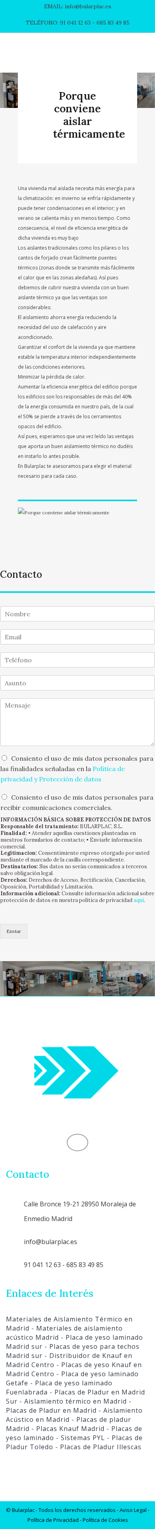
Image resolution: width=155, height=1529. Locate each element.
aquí (139, 900)
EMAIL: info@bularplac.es (77, 6)
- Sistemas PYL (79, 1437)
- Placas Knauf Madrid (67, 1428)
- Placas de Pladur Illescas (97, 1446)
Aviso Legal (133, 1510)
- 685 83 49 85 (110, 22)
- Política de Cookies (103, 1519)
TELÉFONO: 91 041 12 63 (58, 22)
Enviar (13, 931)
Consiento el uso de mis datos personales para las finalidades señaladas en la (76, 768)
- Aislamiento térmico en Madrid (72, 1401)
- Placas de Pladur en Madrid (69, 1406)
